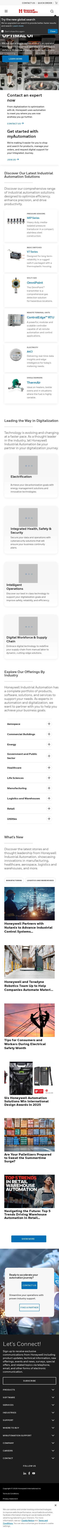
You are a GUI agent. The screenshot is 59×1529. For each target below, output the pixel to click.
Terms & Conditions (11, 1494)
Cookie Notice (27, 1520)
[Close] (55, 1505)
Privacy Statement (10, 1499)
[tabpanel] (29, 53)
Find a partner (29, 1307)
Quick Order (45, 3)
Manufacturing (14, 880)
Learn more (18, 26)
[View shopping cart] (56, 3)
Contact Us (14, 123)
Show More (28, 1239)
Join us (11, 159)
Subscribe (29, 1381)
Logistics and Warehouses (40, 880)
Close (52, 31)
